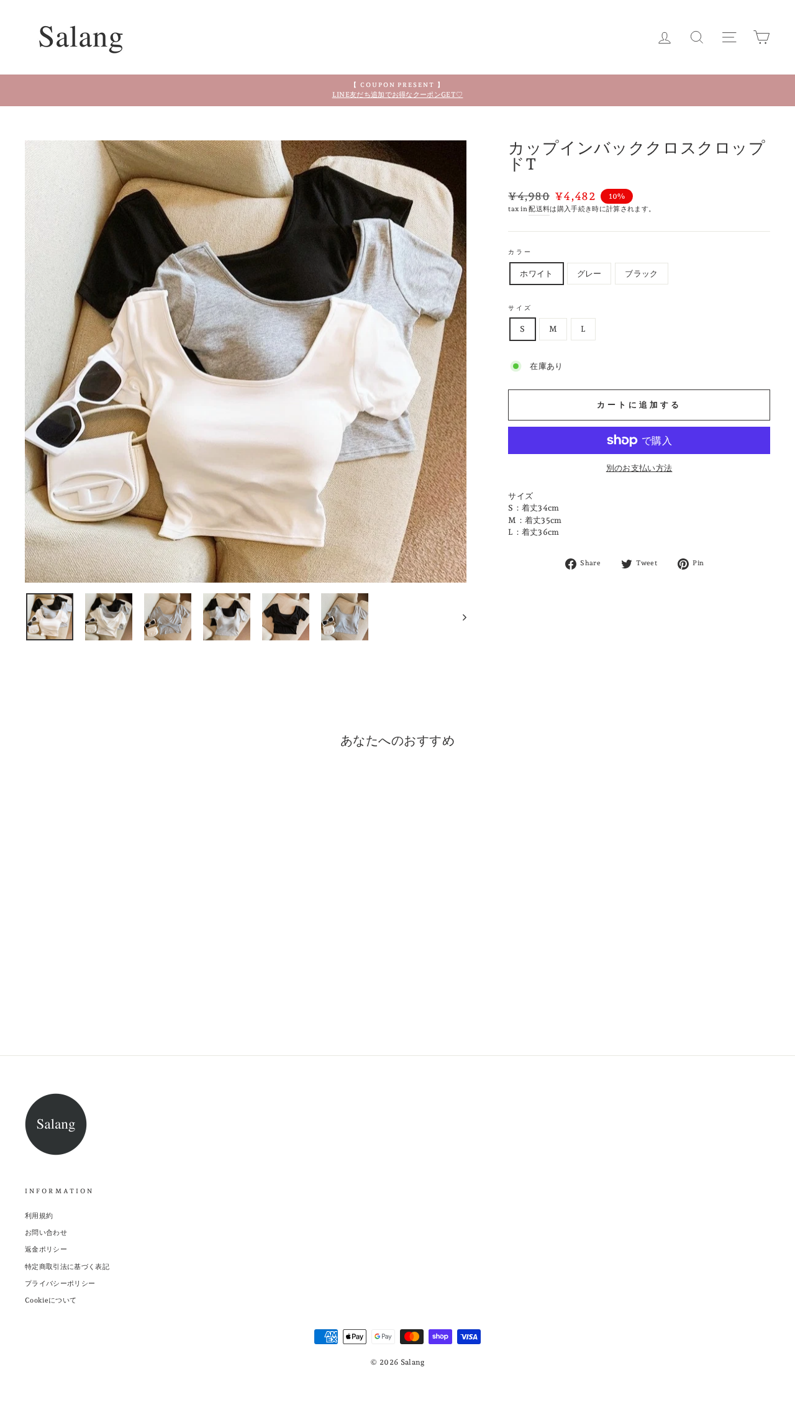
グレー (589, 273)
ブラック (641, 273)
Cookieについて (50, 1300)
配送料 (539, 209)
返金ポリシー (46, 1249)
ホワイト (536, 273)
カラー (520, 251)
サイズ (520, 307)
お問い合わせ (46, 1233)
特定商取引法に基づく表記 (67, 1267)
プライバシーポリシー (60, 1284)
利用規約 (39, 1216)
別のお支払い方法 (639, 468)
